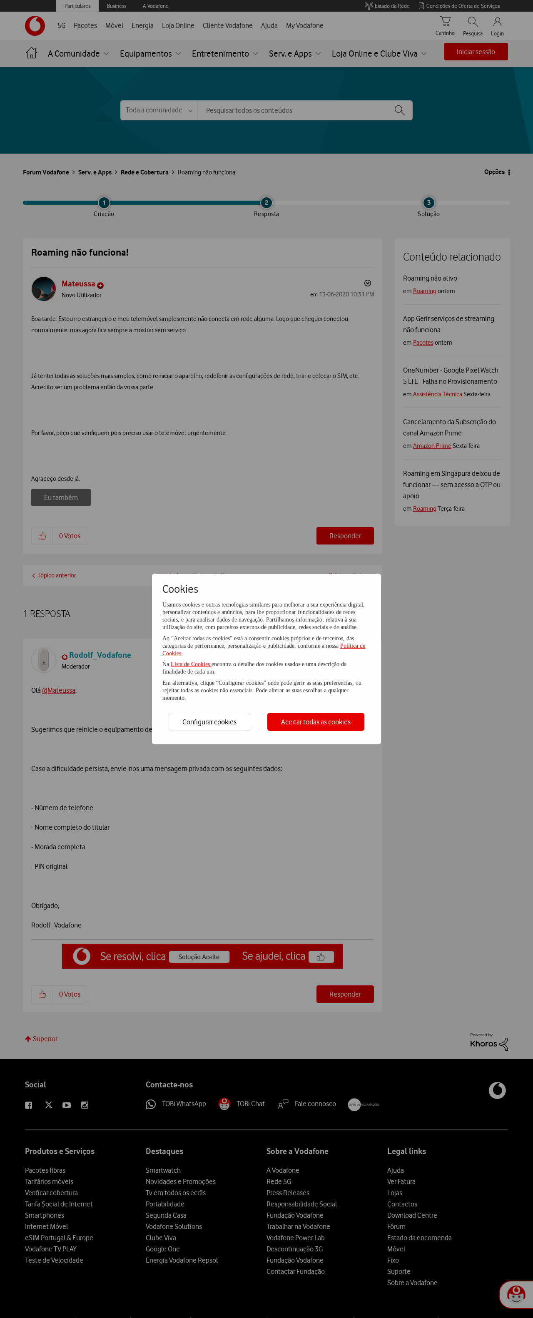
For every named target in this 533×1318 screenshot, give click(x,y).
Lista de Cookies (191, 664)
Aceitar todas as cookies (316, 722)
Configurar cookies (209, 722)
